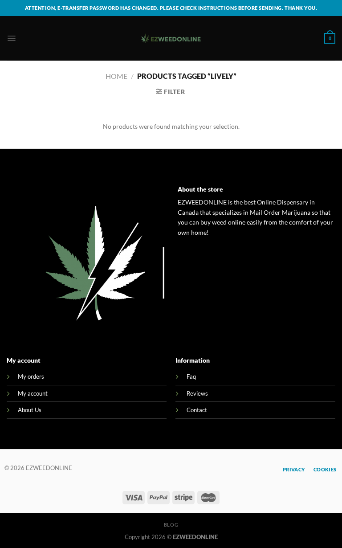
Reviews (197, 393)
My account (33, 393)
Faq (191, 376)
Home (116, 76)
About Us (29, 409)
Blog (171, 525)
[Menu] (11, 38)
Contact (197, 409)
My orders (31, 376)
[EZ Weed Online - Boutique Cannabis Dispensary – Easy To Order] (171, 38)
